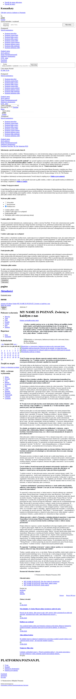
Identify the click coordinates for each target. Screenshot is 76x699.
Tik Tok (15, 146)
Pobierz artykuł (24, 320)
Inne (6, 325)
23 (18, 355)
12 (8, 353)
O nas (6, 665)
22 (15, 355)
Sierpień (7, 391)
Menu (2, 109)
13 (10, 353)
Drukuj (61, 595)
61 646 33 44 (5, 70)
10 (2, 353)
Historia (7, 327)
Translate (15, 107)
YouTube (10, 146)
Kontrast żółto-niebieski (12, 46)
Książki (7, 322)
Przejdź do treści (10, 4)
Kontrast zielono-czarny (12, 44)
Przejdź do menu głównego (13, 2)
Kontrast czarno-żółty (11, 40)
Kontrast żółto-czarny (11, 39)
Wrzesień (7, 393)
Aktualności (7, 291)
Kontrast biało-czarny (11, 37)
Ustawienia (5, 280)
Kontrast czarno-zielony (12, 42)
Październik (8, 395)
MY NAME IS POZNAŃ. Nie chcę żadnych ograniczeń (41, 581)
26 (8, 357)
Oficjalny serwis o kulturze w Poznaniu (13, 12)
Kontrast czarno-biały (11, 35)
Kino (6, 335)
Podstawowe (11, 206)
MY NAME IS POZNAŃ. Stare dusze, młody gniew (40, 583)
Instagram (4, 62)
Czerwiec (8, 388)
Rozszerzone (11, 204)
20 (10, 355)
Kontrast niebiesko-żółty (12, 48)
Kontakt (7, 667)
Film (6, 320)
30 (18, 357)
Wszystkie (10, 202)
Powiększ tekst (34, 320)
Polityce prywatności (58, 176)
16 (18, 353)
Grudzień (8, 398)
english (3, 20)
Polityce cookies (22, 181)
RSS (26, 146)
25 (5, 357)
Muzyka (7, 316)
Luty (6, 380)
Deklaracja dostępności (12, 669)
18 (5, 355)
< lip (2, 344)
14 (13, 353)
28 (13, 357)
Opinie (14, 303)
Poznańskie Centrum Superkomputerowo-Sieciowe (14, 685)
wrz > (15, 344)
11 (5, 353)
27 (10, 357)
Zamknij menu (5, 51)
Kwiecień (8, 384)
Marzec (7, 382)
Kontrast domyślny (11, 33)
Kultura (9, 303)
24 (2, 357)
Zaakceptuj (5, 282)
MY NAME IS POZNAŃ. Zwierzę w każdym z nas (33, 303)
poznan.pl (4, 303)
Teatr (6, 318)
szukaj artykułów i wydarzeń (10, 66)
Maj (6, 386)
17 (2, 355)
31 (2, 359)
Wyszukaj (68, 24)
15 (15, 353)
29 (15, 357)
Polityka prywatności (11, 670)
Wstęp (7, 377)
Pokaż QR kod (70, 595)
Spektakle (8, 336)
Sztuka (7, 324)
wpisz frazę (7, 24)
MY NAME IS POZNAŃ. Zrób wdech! (36, 585)
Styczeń (7, 379)
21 (13, 355)
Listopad (7, 396)
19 (8, 355)
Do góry (22, 655)
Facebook (4, 60)
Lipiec (7, 389)
